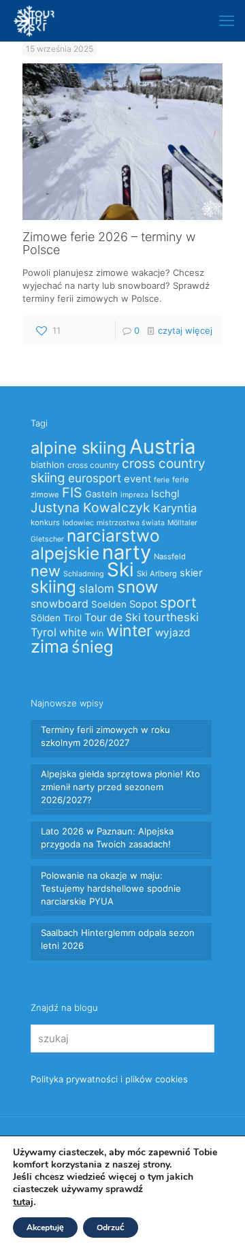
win (96, 633)
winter (129, 630)
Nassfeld (170, 556)
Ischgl (165, 494)
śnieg (92, 647)
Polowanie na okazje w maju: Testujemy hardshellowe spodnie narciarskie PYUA (111, 888)
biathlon (48, 464)
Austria (162, 446)
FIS (72, 492)
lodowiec (78, 522)
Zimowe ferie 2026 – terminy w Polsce (108, 243)
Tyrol (43, 632)
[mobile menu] (226, 20)
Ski (120, 569)
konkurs (45, 522)
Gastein (101, 493)
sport (178, 602)
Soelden (109, 604)
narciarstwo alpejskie (95, 544)
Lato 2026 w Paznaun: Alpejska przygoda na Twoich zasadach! (107, 837)
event (137, 479)
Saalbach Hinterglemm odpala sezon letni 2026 (118, 939)
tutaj (23, 1202)
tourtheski (171, 617)
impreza (134, 494)
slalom (96, 588)
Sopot (143, 604)
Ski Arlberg (157, 573)
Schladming (83, 573)
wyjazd (173, 632)
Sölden (46, 617)
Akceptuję (45, 1227)
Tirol (72, 617)
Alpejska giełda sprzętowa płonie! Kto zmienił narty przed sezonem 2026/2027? (120, 786)
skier (191, 573)
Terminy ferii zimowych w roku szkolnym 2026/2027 (105, 736)
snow (138, 587)
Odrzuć (111, 1227)
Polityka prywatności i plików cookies (109, 1079)
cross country (93, 465)
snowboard (59, 603)
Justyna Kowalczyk (90, 507)
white (73, 632)
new (46, 571)
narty (126, 552)
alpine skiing (79, 448)
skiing (53, 586)
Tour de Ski (112, 617)
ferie (161, 479)
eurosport (94, 478)
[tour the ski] (34, 20)
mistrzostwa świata (131, 522)
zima (50, 646)
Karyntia (175, 508)
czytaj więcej (185, 330)
